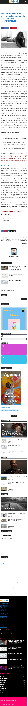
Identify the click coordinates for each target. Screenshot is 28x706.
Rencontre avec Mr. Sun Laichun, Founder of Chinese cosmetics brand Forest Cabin (17, 477)
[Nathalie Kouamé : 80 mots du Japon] (4, 452)
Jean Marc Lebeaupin (7, 23)
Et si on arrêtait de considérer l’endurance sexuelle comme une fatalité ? (16, 667)
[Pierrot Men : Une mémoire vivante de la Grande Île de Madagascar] (14, 504)
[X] (11, 633)
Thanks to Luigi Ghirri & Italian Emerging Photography (7, 240)
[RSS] (8, 633)
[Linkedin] (8, 231)
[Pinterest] (5, 231)
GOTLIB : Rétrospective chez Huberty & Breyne (14, 648)
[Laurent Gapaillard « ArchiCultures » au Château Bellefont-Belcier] (4, 521)
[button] (2, 2)
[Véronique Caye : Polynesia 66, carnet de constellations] (4, 526)
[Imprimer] (14, 231)
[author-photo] (14, 254)
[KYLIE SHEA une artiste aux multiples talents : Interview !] (4, 489)
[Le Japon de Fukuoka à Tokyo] (4, 282)
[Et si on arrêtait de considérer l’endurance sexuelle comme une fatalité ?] (3, 668)
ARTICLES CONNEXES (6, 262)
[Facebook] (2, 231)
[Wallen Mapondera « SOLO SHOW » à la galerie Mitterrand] (4, 515)
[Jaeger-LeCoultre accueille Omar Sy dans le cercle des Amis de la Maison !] (14, 467)
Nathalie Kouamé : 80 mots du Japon (15, 451)
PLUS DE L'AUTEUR (16, 262)
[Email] (11, 231)
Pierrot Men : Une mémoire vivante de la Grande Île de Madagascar (13, 507)
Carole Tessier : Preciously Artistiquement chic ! (13, 582)
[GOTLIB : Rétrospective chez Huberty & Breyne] (4, 275)
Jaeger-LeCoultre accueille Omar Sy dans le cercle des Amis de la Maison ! (13, 470)
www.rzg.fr (5, 222)
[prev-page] (2, 287)
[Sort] (2, 336)
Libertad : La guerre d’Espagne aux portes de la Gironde (15, 587)
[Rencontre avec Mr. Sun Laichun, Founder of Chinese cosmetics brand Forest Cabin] (4, 478)
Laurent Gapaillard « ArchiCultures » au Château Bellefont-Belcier (16, 520)
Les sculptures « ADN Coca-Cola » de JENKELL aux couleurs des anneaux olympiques (21, 241)
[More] (19, 28)
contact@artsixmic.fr (9, 629)
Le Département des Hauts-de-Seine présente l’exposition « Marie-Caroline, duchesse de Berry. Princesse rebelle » (13, 433)
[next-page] (4, 287)
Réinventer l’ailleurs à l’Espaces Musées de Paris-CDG (14, 570)
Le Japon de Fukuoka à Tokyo (15, 280)
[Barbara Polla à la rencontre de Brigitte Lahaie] (4, 484)
